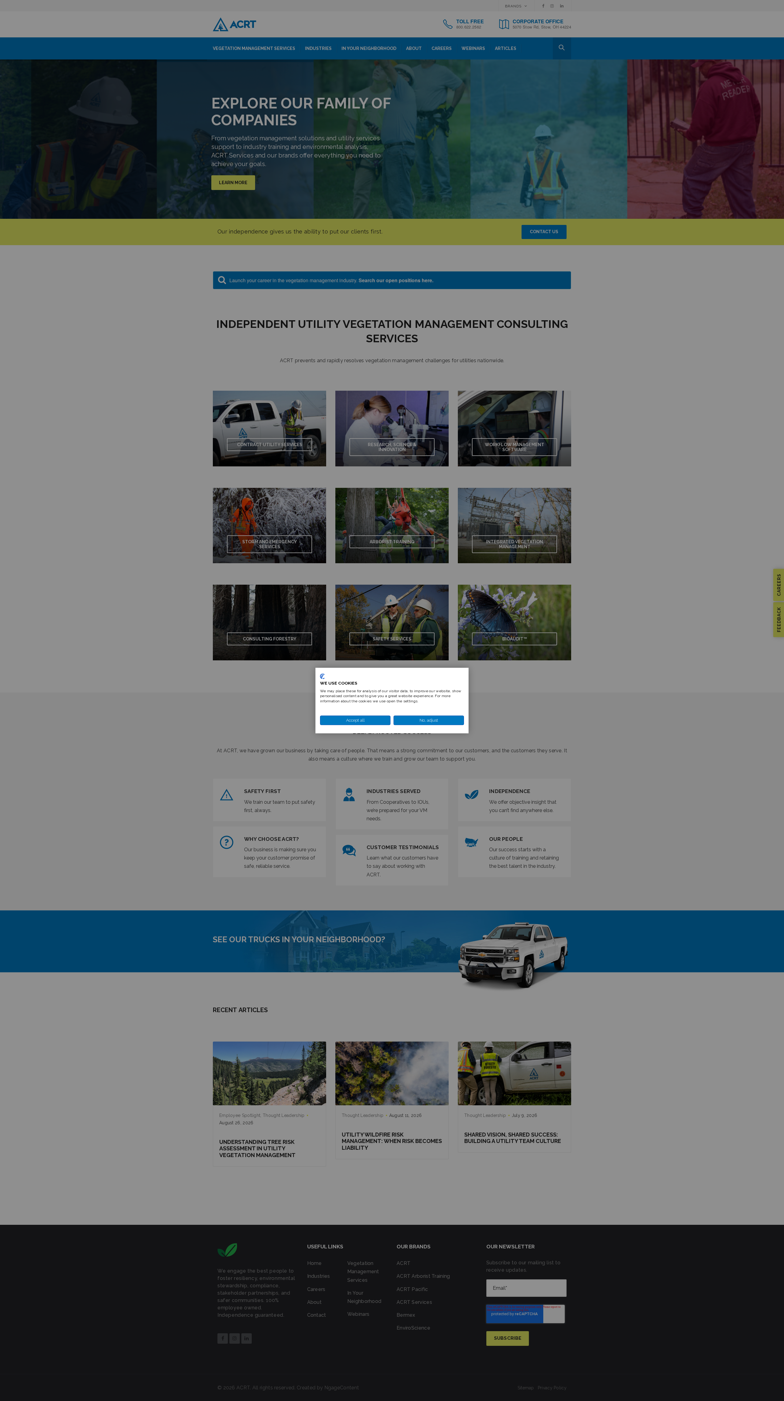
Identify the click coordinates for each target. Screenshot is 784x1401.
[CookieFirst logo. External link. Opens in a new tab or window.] (322, 676)
